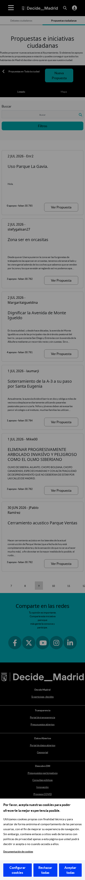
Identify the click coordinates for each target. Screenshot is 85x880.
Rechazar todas (45, 870)
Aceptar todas (70, 870)
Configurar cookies (17, 870)
